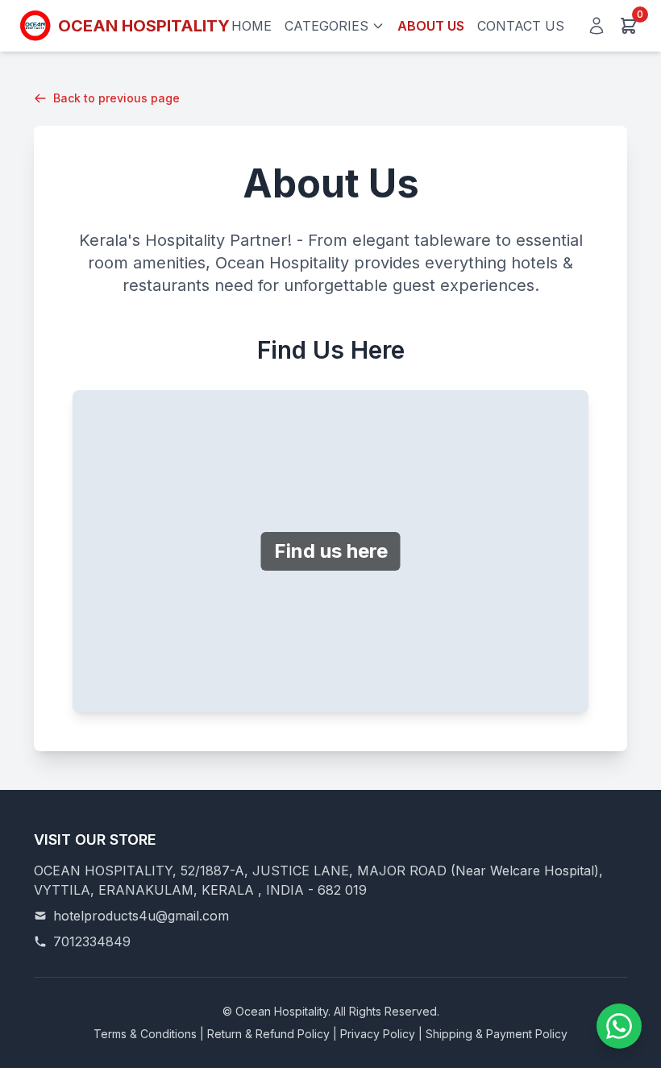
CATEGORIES (326, 26)
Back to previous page (116, 98)
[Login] (596, 26)
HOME (251, 26)
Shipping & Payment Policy (496, 1034)
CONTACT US (520, 26)
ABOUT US (430, 26)
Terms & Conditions (145, 1034)
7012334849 (92, 941)
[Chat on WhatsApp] (619, 1026)
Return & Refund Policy (268, 1034)
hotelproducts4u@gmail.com (141, 916)
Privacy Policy (377, 1034)
